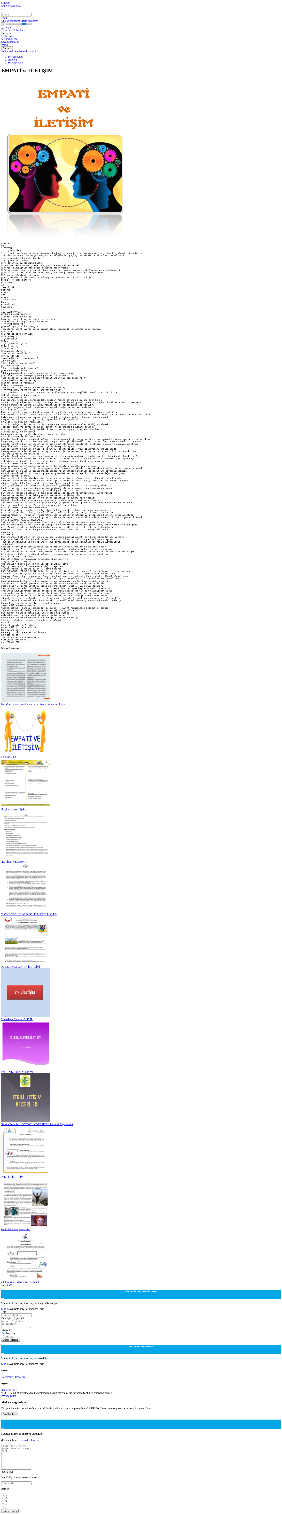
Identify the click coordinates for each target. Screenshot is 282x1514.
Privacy (5, 1395)
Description (12, 1318)
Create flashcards (29, 20)
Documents (7, 1377)
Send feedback (10, 1414)
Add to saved (29, 51)
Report (4, 1390)
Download (6, 1284)
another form (30, 1440)
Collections (18, 30)
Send (14, 1511)
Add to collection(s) (11, 51)
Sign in (5, 1308)
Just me (9, 1336)
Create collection (10, 1340)
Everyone (10, 1333)
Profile (4, 44)
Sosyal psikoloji (16, 62)
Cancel (6, 1511)
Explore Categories (11, 5)
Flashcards (7, 30)
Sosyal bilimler (15, 56)
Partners (13, 1390)
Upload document (10, 20)
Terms (13, 1395)
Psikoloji (12, 59)
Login (4, 17)
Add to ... (7, 48)
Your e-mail (7, 1471)
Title (3, 1311)
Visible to (6, 1330)
